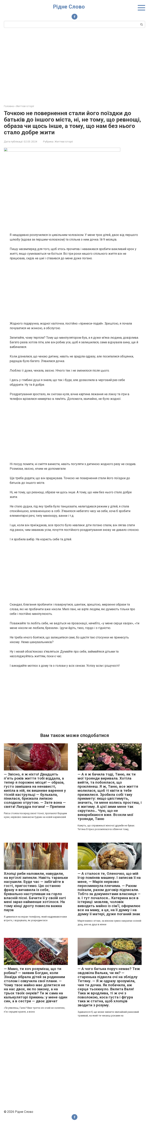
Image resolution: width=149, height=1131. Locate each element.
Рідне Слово (69, 6)
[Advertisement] (74, 66)
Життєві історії (64, 141)
